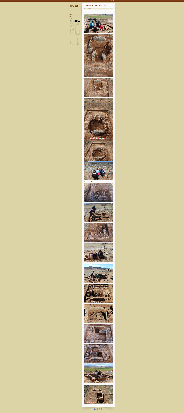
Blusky (99, 409)
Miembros (78, 0)
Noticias (70, 14)
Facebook (95, 409)
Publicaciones (94, 0)
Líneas (74, 0)
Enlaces (70, 16)
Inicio (70, 0)
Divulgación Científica (102, 0)
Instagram (101, 409)
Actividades (88, 0)
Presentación (71, 12)
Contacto (70, 18)
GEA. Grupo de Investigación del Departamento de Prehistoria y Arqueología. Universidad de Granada (73, 6)
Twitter (97, 409)
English (114, 0)
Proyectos (83, 0)
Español (111, 0)
